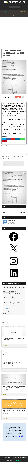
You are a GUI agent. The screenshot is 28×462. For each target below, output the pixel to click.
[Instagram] (13, 266)
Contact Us (18, 460)
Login (15, 163)
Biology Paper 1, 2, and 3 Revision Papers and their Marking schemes (14, 411)
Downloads (8, 308)
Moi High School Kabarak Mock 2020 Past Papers (15, 148)
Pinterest (4, 140)
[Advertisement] (14, 34)
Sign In (14, 15)
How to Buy (4, 11)
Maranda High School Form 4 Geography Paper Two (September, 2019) (14, 387)
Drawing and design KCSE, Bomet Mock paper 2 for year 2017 (13, 363)
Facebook (9, 139)
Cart (23, 11)
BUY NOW (18, 97)
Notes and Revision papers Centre (10, 365)
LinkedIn (17, 139)
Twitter (4, 139)
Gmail (13, 139)
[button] (24, 173)
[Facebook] (13, 241)
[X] (13, 253)
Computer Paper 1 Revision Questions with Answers (13, 338)
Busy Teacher (11, 220)
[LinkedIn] (13, 278)
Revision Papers (6, 145)
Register (10, 163)
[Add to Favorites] (23, 97)
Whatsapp (22, 139)
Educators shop (6, 341)
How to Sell (13, 11)
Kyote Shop (5, 413)
